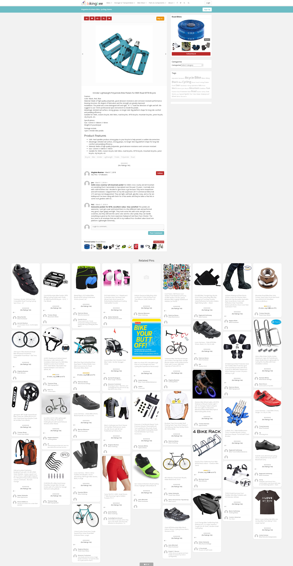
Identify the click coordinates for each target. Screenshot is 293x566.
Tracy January (264, 426)
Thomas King (52, 383)
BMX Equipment (53, 385)
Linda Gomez (142, 380)
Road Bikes (101, 242)
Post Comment (156, 233)
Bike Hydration (22, 497)
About (170, 3)
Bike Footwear (22, 318)
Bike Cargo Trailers (114, 379)
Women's (184, 96)
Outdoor (203, 88)
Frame (206, 82)
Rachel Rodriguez (114, 378)
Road (133, 157)
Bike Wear (141, 3)
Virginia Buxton (173, 380)
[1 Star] (121, 163)
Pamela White (264, 378)
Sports (186, 94)
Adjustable (175, 78)
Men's (174, 88)
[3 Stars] (124, 163)
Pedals (116, 157)
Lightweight (108, 157)
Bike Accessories (83, 315)
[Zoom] (103, 18)
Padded (174, 91)
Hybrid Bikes (203, 425)
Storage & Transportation (124, 3)
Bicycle (87, 157)
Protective (183, 91)
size (178, 94)
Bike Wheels (21, 373)
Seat (207, 91)
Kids (200, 85)
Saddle (199, 91)
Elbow (193, 82)
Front (173, 85)
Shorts (174, 94)
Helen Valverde (113, 317)
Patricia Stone (83, 313)
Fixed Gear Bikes (264, 315)
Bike (93, 157)
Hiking (189, 85)
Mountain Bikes (53, 317)
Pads (178, 91)
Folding (201, 82)
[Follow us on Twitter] (181, 3)
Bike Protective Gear (115, 318)
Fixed (197, 82)
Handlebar (183, 85)
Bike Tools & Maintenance (147, 382)
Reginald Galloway (205, 315)
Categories (176, 65)
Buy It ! (160, 18)
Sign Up (207, 9)
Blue (180, 82)
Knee (203, 85)
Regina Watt (233, 320)
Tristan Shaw (52, 315)
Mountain (194, 88)
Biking (208, 78)
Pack (208, 88)
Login (208, 3)
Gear (178, 85)
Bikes (108, 3)
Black (175, 82)
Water (199, 94)
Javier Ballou (112, 512)
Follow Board (158, 242)
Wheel (174, 96)
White (178, 96)
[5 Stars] (127, 163)
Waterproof (205, 94)
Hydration (195, 85)
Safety (203, 91)
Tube (194, 94)
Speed (181, 94)
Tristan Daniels (264, 313)
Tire (191, 94)
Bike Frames (203, 317)
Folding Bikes (173, 381)
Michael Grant (204, 479)
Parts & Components (157, 3)
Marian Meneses (144, 313)
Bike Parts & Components (268, 537)
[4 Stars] (125, 163)
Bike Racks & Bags (265, 379)
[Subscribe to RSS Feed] (184, 3)
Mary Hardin (21, 317)
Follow (160, 173)
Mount (187, 88)
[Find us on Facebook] (177, 3)
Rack (189, 91)
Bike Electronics (173, 317)
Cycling (186, 82)
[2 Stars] (122, 163)
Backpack (181, 78)
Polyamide (125, 157)
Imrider (99, 157)
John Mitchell (143, 499)
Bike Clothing (143, 315)
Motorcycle (180, 88)
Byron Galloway (234, 511)
